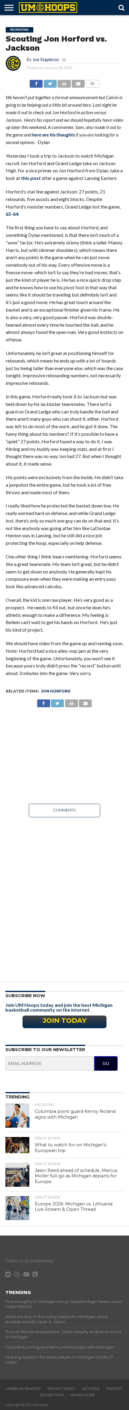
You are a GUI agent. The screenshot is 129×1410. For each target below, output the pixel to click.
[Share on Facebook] (36, 82)
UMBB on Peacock (23, 1388)
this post (31, 178)
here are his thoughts (53, 134)
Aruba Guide (83, 1395)
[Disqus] (64, 897)
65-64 (12, 214)
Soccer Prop (52, 1395)
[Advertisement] (64, 755)
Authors (90, 1388)
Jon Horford (55, 691)
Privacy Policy (61, 1388)
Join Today (64, 1020)
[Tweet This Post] (50, 82)
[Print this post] (64, 82)
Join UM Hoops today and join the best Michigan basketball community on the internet (58, 1007)
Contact (114, 1388)
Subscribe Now (25, 995)
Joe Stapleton (45, 59)
